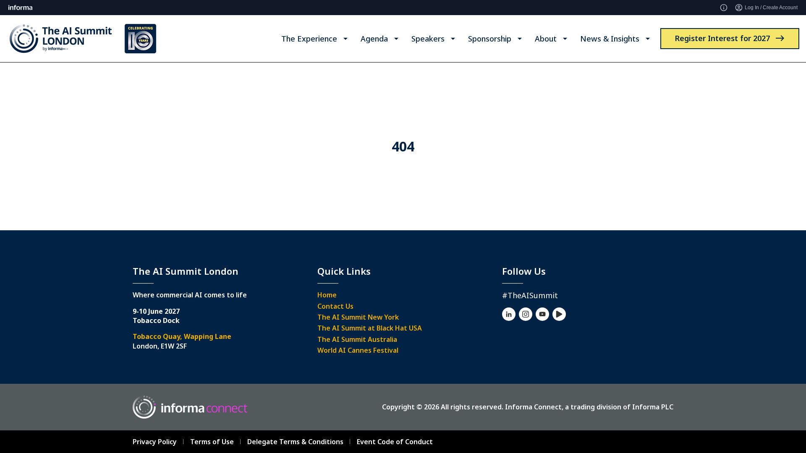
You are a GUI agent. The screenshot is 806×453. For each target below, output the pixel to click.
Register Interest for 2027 (722, 38)
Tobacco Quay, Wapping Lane (182, 336)
